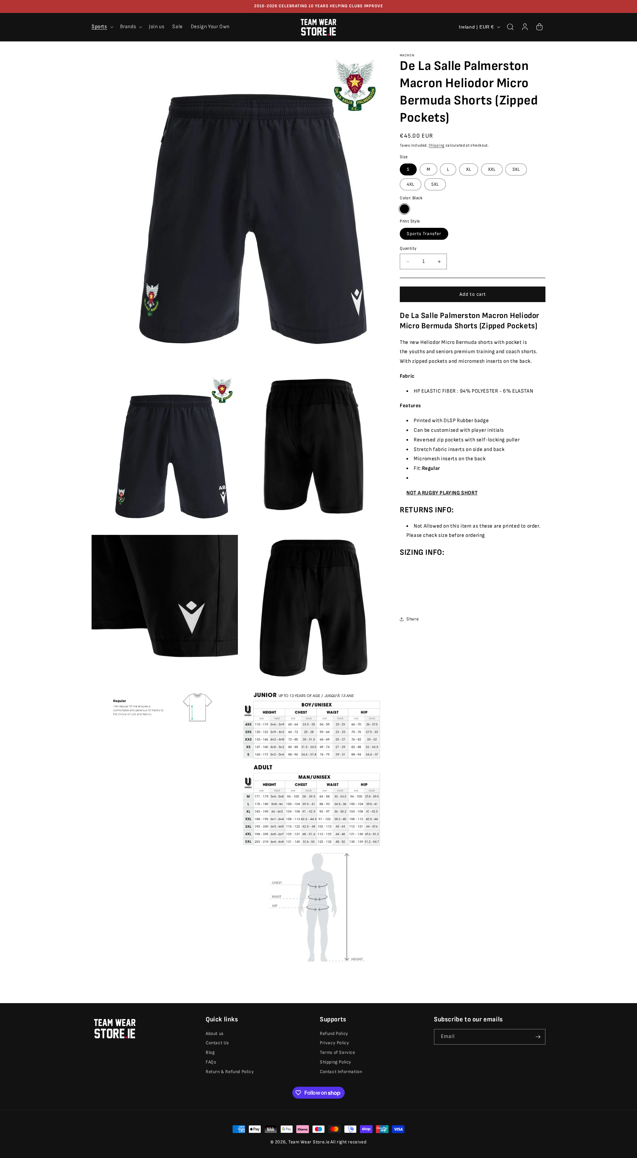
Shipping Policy (335, 1062)
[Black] (404, 209)
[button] (102, 27)
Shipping (437, 145)
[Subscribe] (538, 1037)
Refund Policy (334, 1033)
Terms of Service (337, 1053)
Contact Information (341, 1071)
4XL (410, 184)
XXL (492, 169)
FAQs (211, 1062)
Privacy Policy (334, 1043)
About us (215, 1033)
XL (468, 169)
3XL (516, 169)
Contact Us (217, 1043)
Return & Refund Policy (230, 1071)
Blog (210, 1053)
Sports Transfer (424, 233)
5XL (435, 184)
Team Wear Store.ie (309, 1142)
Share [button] (412, 619)
